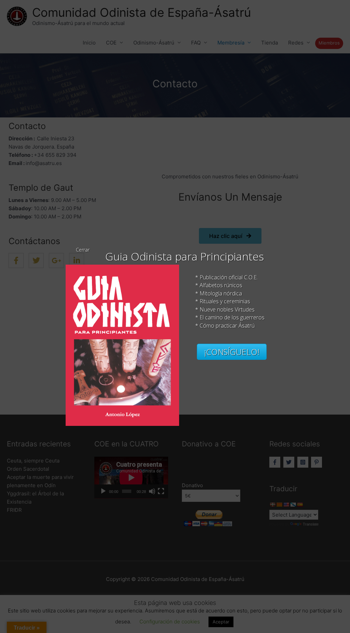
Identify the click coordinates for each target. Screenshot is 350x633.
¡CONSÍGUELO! (231, 351)
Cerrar (83, 249)
